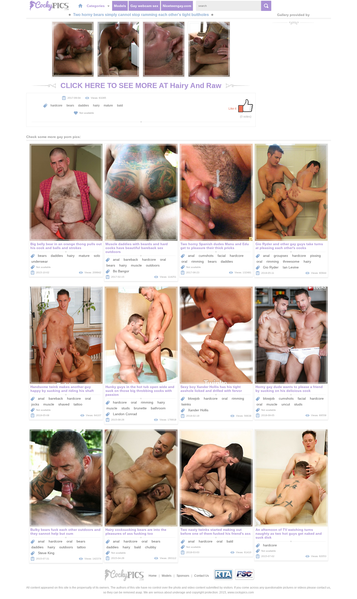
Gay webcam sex (144, 6)
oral (163, 259)
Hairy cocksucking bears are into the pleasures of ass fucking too (135, 531)
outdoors (153, 265)
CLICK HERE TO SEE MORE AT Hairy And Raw (140, 85)
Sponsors (183, 575)
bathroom (158, 408)
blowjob (194, 398)
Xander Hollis (198, 410)
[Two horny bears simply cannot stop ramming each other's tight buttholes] (73, 49)
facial (222, 256)
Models (120, 6)
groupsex (281, 256)
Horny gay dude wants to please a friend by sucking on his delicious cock (289, 389)
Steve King (46, 553)
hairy (96, 105)
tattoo (78, 404)
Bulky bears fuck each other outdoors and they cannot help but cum (65, 531)
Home (153, 575)
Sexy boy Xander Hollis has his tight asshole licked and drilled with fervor (211, 389)
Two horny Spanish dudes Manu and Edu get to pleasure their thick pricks (214, 246)
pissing (315, 256)
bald (120, 105)
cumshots (206, 256)
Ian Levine (291, 267)
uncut (285, 404)
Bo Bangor (121, 271)
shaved (63, 404)
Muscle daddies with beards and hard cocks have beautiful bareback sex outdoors (136, 248)
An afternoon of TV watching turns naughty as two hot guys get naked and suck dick (288, 533)
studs (125, 408)
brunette (140, 408)
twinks (186, 404)
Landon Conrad (125, 414)
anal (116, 259)
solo (97, 256)
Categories (96, 6)
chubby (150, 547)
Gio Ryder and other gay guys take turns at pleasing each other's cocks (289, 246)
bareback (131, 259)
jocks (35, 404)
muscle (136, 265)
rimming (197, 261)
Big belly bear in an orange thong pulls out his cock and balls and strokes (66, 246)
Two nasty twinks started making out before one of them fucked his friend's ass (215, 531)
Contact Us (201, 575)
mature (108, 105)
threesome (291, 261)
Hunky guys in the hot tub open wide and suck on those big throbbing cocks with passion (139, 391)
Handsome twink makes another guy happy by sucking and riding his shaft (62, 389)
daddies (83, 105)
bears (70, 105)
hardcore (56, 105)
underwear (39, 261)
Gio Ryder (271, 267)
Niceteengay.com (177, 6)
